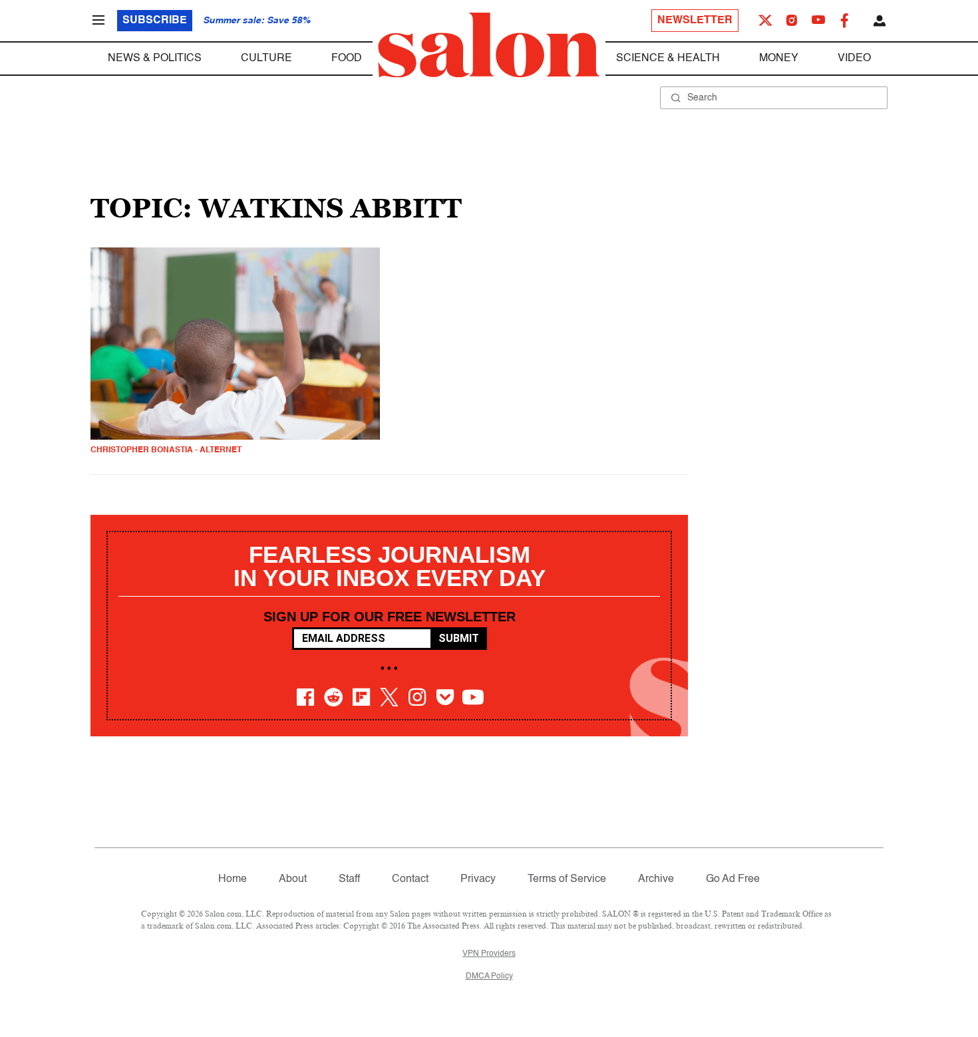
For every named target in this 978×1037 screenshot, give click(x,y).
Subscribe (154, 20)
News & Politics (155, 58)
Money (778, 58)
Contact (410, 879)
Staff (349, 879)
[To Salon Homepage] (489, 45)
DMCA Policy (489, 976)
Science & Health (668, 58)
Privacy (478, 879)
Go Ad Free (733, 879)
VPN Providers (489, 954)
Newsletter (695, 20)
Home (232, 879)
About (293, 879)
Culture (266, 58)
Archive (656, 879)
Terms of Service (567, 879)
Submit (458, 638)
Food (346, 58)
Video (854, 58)
